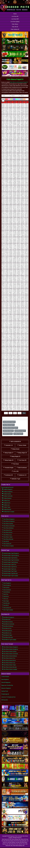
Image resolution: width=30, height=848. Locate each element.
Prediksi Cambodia (7, 496)
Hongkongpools (5, 694)
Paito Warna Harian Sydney (9, 651)
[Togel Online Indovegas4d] (15, 830)
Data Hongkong (7, 585)
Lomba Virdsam (5, 676)
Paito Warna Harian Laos (9, 662)
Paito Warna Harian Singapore (10, 647)
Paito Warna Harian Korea (9, 660)
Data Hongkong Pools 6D (7, 487)
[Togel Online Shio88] (15, 824)
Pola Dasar (16, 464)
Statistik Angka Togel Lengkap (10, 575)
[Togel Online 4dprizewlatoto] (15, 759)
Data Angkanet (5, 679)
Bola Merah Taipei (7, 635)
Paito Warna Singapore (8, 519)
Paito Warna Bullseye (8, 528)
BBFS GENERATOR (15, 441)
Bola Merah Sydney (8, 621)
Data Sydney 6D (7, 607)
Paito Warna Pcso (7, 530)
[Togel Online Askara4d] (15, 740)
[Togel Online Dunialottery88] (15, 792)
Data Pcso (5, 594)
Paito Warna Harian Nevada (10, 667)
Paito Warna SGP (22, 839)
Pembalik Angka (8, 467)
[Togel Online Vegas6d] (15, 734)
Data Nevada (6, 603)
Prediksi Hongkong (7, 491)
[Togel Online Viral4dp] (15, 73)
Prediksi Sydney (7, 493)
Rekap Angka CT (8, 452)
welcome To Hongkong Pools (8, 697)
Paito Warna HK (5, 839)
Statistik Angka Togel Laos (9, 569)
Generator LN (9, 445)
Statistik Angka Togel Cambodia (11, 560)
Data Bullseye (6, 592)
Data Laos (5, 598)
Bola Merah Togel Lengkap (9, 639)
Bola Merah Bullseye (8, 626)
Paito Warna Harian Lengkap (10, 669)
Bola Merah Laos (7, 633)
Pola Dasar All (22, 460)
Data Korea (6, 596)
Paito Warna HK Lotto (13, 844)
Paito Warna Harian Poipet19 (10, 427)
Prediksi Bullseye (7, 498)
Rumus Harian (22, 445)
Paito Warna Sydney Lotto (18, 845)
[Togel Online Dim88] (15, 41)
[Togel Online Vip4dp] (15, 785)
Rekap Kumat (15, 449)
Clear (24, 413)
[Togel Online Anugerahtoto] (15, 798)
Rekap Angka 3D (22, 452)
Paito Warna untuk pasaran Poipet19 (19, 82)
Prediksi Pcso (6, 500)
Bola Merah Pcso (7, 628)
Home (15, 14)
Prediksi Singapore (7, 489)
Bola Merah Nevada (8, 637)
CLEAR (3, 99)
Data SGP (5, 840)
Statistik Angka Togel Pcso (9, 564)
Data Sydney (6, 587)
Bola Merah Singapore (8, 617)
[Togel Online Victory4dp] (15, 721)
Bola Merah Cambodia (8, 624)
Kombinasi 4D (9, 475)
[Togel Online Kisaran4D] (15, 54)
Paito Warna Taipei (7, 537)
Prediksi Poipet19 (18, 433)
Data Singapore (7, 583)
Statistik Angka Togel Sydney (10, 557)
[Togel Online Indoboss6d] (15, 714)
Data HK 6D (6, 605)
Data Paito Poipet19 (8, 430)
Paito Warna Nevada (8, 539)
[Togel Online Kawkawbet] (15, 727)
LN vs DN (15, 471)
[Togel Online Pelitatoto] (15, 67)
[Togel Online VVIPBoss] (15, 34)
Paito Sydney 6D (15, 29)
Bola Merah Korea (7, 630)
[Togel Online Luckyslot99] (15, 779)
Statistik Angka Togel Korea (10, 566)
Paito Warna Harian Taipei (9, 664)
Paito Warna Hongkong (8, 521)
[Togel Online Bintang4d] (15, 746)
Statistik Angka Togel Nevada (10, 573)
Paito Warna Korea (7, 532)
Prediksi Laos (6, 505)
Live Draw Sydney (15, 21)
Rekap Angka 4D (8, 460)
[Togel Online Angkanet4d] (15, 811)
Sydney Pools (4, 691)
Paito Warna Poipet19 (15, 79)
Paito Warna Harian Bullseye (10, 656)
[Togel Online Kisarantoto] (15, 60)
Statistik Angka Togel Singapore (11, 553)
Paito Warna (15, 24)
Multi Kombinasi (22, 467)
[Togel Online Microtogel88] (15, 708)
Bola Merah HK (6, 619)
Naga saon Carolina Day (7, 685)
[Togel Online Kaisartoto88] (15, 766)
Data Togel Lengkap (8, 609)
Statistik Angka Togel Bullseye (10, 562)
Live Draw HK (15, 16)
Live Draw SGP (15, 19)
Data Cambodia (7, 589)
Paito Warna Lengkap (8, 545)
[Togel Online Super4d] (15, 47)
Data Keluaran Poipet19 (9, 421)
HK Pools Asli (4, 699)
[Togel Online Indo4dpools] (15, 772)
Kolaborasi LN (22, 475)
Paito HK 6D (15, 26)
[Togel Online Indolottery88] (15, 805)
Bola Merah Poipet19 (20, 430)
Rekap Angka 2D (15, 456)
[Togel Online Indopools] (15, 818)
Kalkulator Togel (15, 479)
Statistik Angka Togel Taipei (10, 571)
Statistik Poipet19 (7, 433)
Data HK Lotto (22, 844)
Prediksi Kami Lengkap (8, 511)
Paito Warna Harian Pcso (9, 658)
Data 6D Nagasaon (5, 682)
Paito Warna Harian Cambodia (10, 653)
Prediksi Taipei (6, 507)
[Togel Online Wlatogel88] (15, 753)
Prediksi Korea (6, 502)
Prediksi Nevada (7, 509)
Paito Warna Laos (7, 534)
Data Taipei (6, 601)
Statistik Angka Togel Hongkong (11, 555)
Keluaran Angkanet (6, 688)
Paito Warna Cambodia (8, 525)
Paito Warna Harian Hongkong (10, 649)
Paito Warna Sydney (8, 523)
